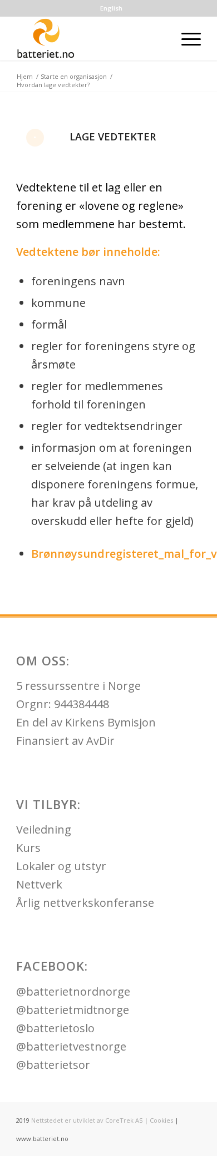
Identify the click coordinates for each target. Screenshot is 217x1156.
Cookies (161, 1120)
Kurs (28, 847)
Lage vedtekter (113, 136)
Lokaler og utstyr (61, 866)
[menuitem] (111, 8)
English (111, 8)
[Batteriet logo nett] (90, 38)
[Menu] (185, 38)
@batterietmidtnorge (72, 1009)
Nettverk (39, 884)
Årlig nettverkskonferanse (85, 902)
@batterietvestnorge (71, 1046)
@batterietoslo (55, 1028)
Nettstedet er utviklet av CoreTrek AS (86, 1120)
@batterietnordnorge (73, 991)
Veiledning (43, 829)
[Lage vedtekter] (35, 138)
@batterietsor (53, 1064)
